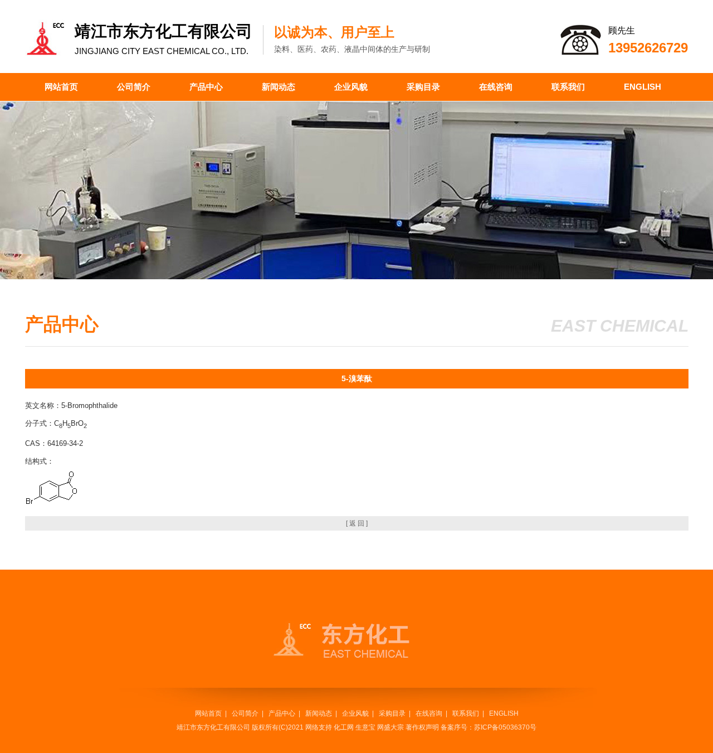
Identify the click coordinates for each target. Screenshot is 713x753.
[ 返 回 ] (357, 523)
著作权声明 (422, 727)
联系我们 (568, 86)
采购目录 (423, 86)
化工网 (344, 727)
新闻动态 (278, 86)
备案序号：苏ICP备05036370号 (488, 727)
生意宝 (365, 727)
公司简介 (133, 86)
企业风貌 (351, 86)
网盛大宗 (390, 727)
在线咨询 (495, 86)
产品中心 (206, 86)
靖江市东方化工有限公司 (213, 727)
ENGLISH (642, 86)
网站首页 (61, 86)
